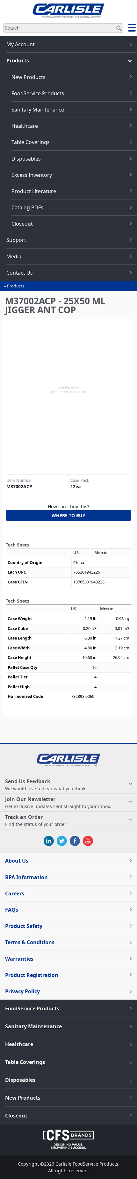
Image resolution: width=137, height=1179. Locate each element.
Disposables (26, 158)
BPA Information (26, 877)
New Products (28, 77)
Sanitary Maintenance (37, 109)
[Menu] (132, 29)
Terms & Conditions (29, 942)
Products (15, 286)
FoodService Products (37, 93)
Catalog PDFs (27, 207)
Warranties (19, 958)
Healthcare (24, 125)
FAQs (11, 909)
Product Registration (31, 975)
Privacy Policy (22, 991)
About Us (16, 860)
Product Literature (33, 191)
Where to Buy (68, 515)
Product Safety (23, 925)
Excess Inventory (31, 174)
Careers (14, 893)
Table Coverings (30, 142)
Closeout (22, 223)
